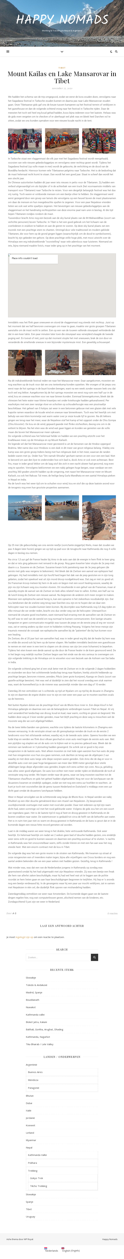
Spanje (29, 1201)
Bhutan (30, 1095)
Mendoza (33, 1080)
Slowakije (31, 977)
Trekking (32, 1170)
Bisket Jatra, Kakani (36, 1022)
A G (14, 913)
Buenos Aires (35, 1072)
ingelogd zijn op (24, 937)
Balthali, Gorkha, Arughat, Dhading (44, 1029)
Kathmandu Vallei (37, 1154)
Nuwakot (31, 1007)
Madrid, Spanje (34, 992)
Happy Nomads (62, 20)
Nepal (29, 1147)
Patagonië (33, 1087)
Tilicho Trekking (38, 1186)
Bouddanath (32, 999)
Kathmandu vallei (35, 1014)
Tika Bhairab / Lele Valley (39, 1044)
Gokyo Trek (36, 1178)
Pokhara (32, 1162)
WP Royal (28, 1239)
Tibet (62, 67)
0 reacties (113, 913)
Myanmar (31, 1140)
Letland (30, 1132)
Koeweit (30, 1125)
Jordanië (30, 1117)
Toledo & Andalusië (36, 985)
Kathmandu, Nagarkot (38, 1036)
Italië (28, 1110)
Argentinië (31, 1064)
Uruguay (30, 1216)
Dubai (29, 1103)
